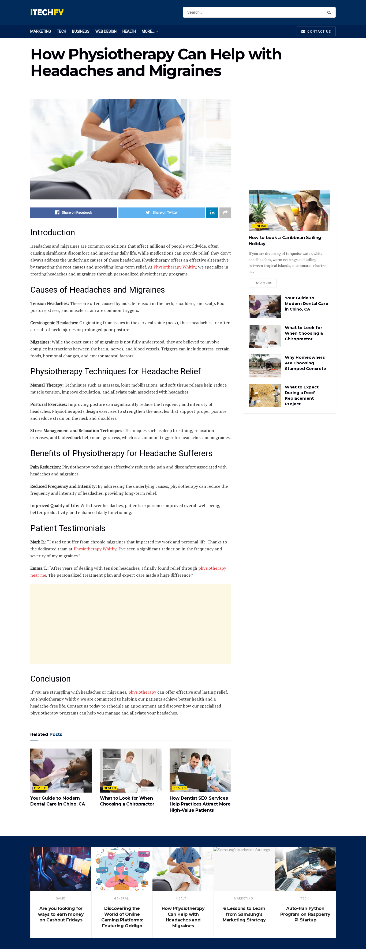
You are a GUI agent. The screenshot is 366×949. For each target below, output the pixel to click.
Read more (263, 283)
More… (148, 31)
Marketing (40, 31)
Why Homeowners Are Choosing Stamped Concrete (305, 363)
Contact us (318, 31)
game (60, 898)
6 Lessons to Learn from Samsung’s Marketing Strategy (244, 914)
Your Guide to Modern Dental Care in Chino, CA (306, 303)
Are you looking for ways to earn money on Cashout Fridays (61, 914)
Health (129, 31)
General (259, 226)
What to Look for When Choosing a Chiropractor (304, 333)
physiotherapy (142, 692)
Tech (61, 31)
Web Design (106, 31)
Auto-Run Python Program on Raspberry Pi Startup (305, 914)
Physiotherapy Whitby (175, 267)
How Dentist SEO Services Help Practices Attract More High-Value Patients (200, 804)
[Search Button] (330, 12)
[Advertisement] (130, 624)
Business (80, 31)
